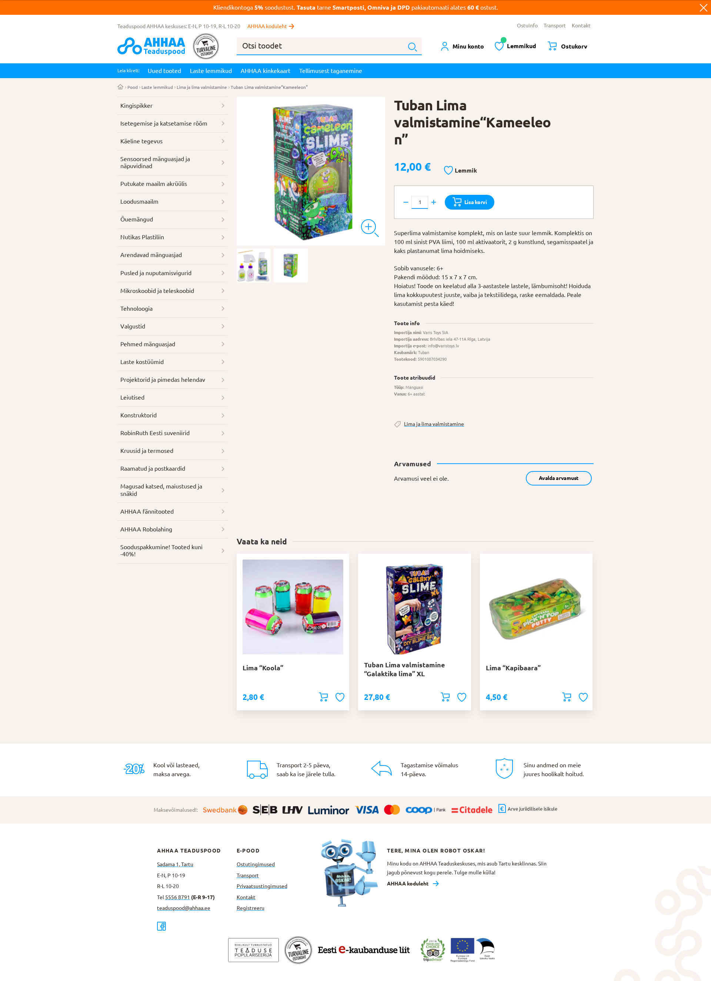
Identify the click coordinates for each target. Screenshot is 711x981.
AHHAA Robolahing (146, 529)
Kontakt (581, 26)
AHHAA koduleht (267, 26)
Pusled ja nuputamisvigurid (155, 273)
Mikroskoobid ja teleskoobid (157, 290)
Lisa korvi (475, 202)
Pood (132, 87)
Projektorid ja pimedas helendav (162, 379)
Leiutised (132, 397)
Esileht (120, 87)
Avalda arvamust (558, 478)
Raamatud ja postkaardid (152, 468)
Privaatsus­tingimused (262, 886)
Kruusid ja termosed (146, 450)
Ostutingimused (256, 864)
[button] (460, 171)
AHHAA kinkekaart (265, 70)
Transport (555, 26)
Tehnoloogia (136, 308)
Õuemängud (136, 219)
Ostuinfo (527, 26)
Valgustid (132, 326)
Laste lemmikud (211, 70)
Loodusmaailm (139, 201)
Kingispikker (136, 105)
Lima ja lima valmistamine (202, 87)
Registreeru (250, 908)
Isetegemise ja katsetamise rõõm (163, 123)
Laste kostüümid (142, 361)
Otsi (412, 47)
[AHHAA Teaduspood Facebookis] (196, 926)
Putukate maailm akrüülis (153, 183)
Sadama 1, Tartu (175, 864)
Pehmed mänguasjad (147, 344)
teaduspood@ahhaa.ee (183, 908)
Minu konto (468, 46)
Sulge (703, 7)
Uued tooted (164, 70)
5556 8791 (177, 897)
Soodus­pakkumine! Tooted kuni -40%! (161, 551)
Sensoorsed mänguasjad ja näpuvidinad (155, 163)
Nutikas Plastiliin (142, 237)
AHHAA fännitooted (147, 511)
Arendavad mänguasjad (151, 254)
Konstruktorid (138, 415)
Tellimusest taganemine (330, 70)
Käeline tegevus (141, 141)
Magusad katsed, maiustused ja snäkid (161, 490)
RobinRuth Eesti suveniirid (155, 433)
